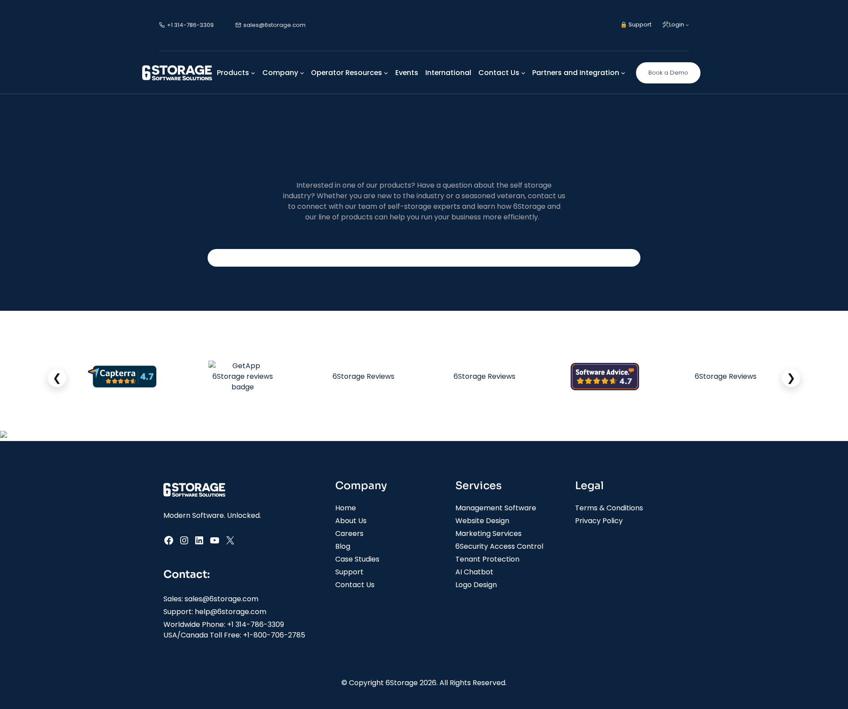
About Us (351, 521)
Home (345, 508)
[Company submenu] (302, 73)
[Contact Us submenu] (523, 73)
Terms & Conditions (609, 508)
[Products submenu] (253, 73)
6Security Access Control (499, 546)
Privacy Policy (599, 521)
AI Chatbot (474, 572)
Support (349, 572)
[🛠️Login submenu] (687, 24)
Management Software (495, 508)
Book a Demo (668, 72)
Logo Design (476, 585)
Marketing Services (488, 533)
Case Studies (357, 559)
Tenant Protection (487, 559)
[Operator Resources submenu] (386, 73)
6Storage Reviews (363, 376)
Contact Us (355, 585)
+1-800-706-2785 (274, 635)
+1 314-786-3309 (255, 624)
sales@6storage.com (221, 599)
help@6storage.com (230, 612)
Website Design (482, 521)
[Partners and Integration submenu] (623, 73)
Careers (349, 533)
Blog (342, 546)
